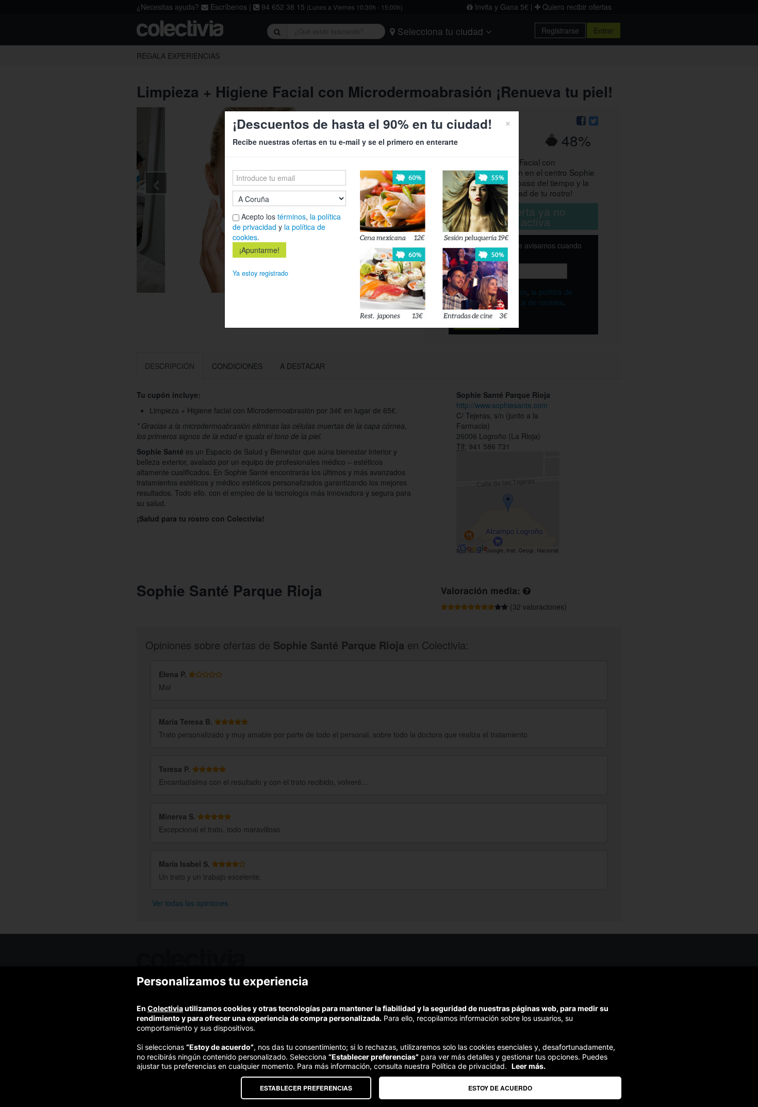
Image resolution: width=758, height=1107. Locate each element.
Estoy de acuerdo (500, 1088)
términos (291, 216)
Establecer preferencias (306, 1088)
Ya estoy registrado (260, 273)
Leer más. (529, 1066)
